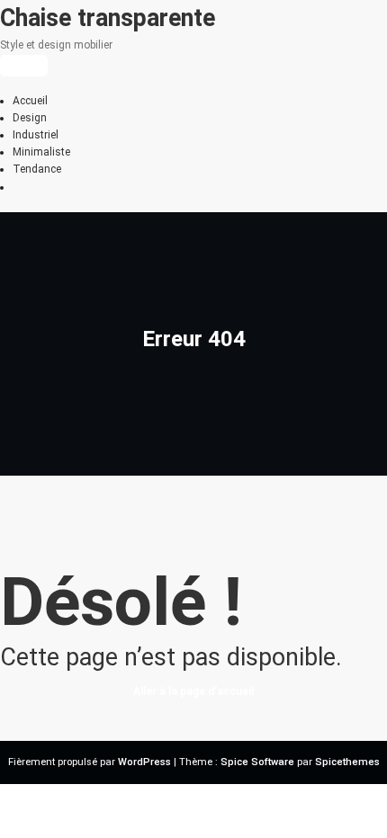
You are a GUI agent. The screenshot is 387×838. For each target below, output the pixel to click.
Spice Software (257, 762)
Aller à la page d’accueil (193, 691)
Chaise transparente (107, 18)
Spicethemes (347, 762)
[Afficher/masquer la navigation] (24, 65)
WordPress (144, 762)
